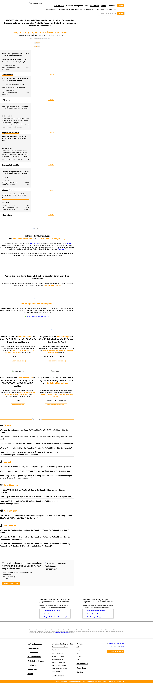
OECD (69, 243)
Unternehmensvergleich (56, 405)
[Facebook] (115, 647)
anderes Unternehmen (53, 285)
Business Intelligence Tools (60, 647)
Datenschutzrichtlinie (75, 682)
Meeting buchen (18, 361)
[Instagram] (122, 647)
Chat (77, 659)
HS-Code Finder (63, 9)
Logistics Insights (57, 671)
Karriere (79, 672)
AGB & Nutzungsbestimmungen (92, 682)
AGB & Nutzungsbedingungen (62, 632)
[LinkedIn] (111, 647)
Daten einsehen (18, 405)
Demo (121, 5)
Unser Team (81, 668)
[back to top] (123, 681)
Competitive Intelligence (59, 665)
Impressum (112, 682)
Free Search (55, 650)
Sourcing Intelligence (58, 656)
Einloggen (110, 9)
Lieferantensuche (34, 644)
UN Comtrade (34, 243)
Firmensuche (32, 652)
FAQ (77, 647)
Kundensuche (33, 648)
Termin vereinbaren (10, 583)
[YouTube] (118, 647)
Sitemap (105, 682)
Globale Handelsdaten (75, 9)
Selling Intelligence (57, 659)
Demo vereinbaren (116, 651)
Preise (103, 5)
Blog (77, 653)
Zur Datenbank (101, 9)
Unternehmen (82, 663)
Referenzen (94, 5)
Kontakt (78, 656)
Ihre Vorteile (59, 5)
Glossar (78, 650)
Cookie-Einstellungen (61, 682)
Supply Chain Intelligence (59, 668)
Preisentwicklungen (56, 361)
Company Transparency (59, 662)
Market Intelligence (57, 653)
